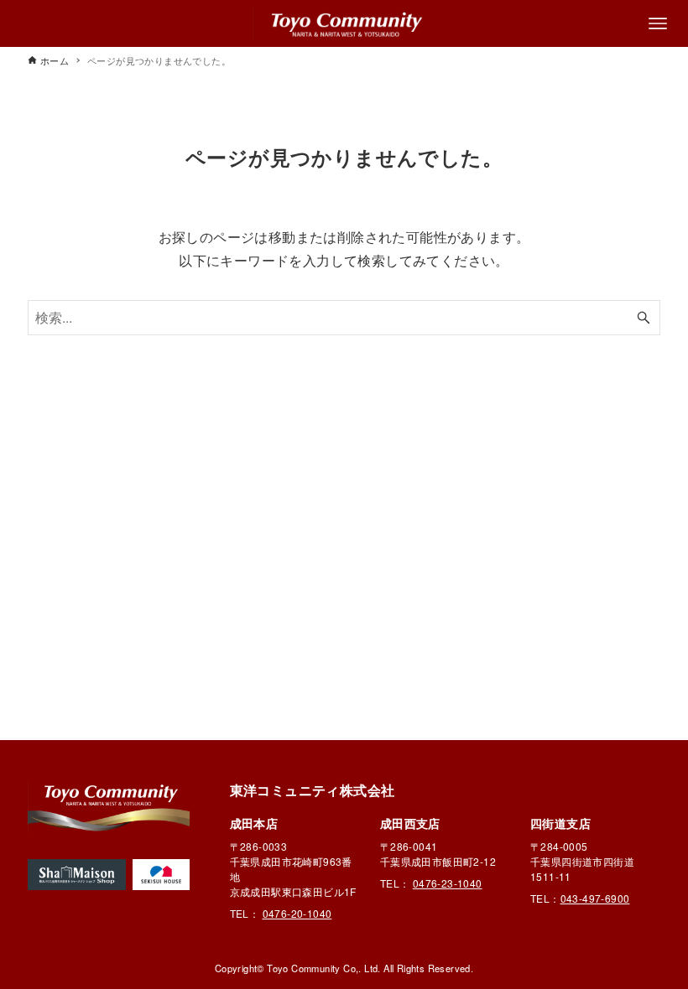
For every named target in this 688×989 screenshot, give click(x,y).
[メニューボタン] (658, 23)
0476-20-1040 (297, 913)
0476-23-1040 (447, 883)
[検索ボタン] (643, 317)
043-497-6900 (595, 898)
